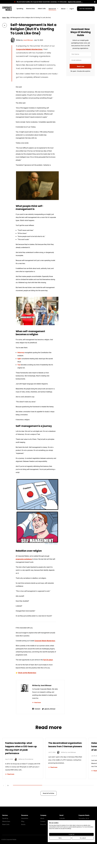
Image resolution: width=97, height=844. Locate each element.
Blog (8, 17)
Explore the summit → (75, 1)
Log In (72, 8)
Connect (37, 709)
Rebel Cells (5, 824)
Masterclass (6, 821)
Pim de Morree (29, 759)
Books (23, 824)
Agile (19, 359)
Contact (42, 821)
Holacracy (20, 352)
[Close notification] (95, 2)
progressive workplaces (24, 559)
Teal (18, 365)
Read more (37, 702)
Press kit (43, 824)
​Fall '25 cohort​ (48, 660)
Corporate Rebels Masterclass (29, 49)
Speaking (5, 818)
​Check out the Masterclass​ (27, 673)
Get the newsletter (85, 8)
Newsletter (24, 818)
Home (4, 17)
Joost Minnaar (28, 40)
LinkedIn (62, 818)
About (42, 818)
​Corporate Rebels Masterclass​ (44, 641)
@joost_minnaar (49, 709)
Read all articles (48, 793)
